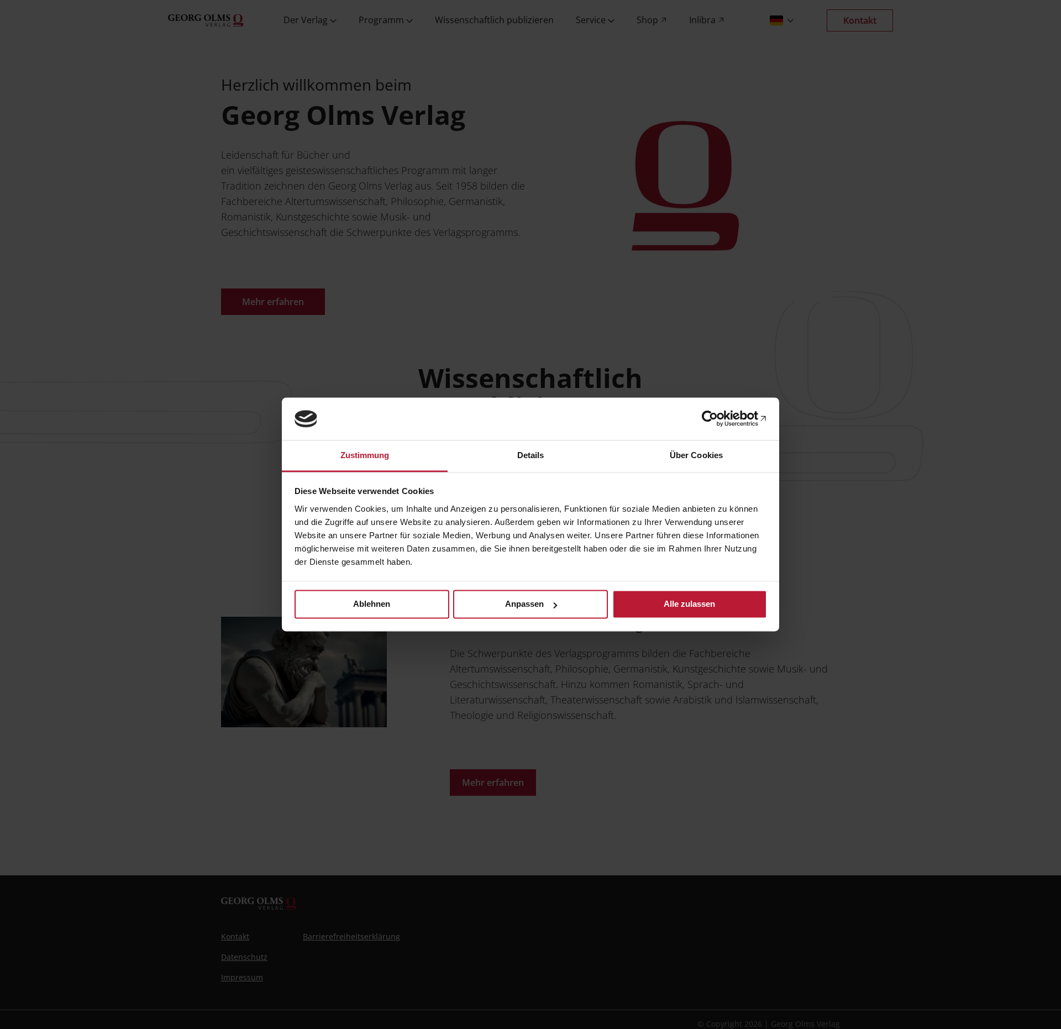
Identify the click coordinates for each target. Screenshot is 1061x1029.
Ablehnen (371, 604)
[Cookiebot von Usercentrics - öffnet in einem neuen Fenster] (718, 419)
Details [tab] (530, 455)
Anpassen (524, 604)
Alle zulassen (689, 604)
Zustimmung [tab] (365, 455)
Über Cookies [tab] (696, 455)
